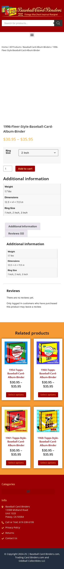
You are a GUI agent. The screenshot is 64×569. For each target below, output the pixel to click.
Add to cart (25, 168)
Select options (16, 394)
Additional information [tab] (22, 226)
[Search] (58, 23)
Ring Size (8, 151)
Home (5, 46)
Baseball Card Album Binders (37, 46)
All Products (15, 46)
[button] (32, 34)
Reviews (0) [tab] (16, 233)
